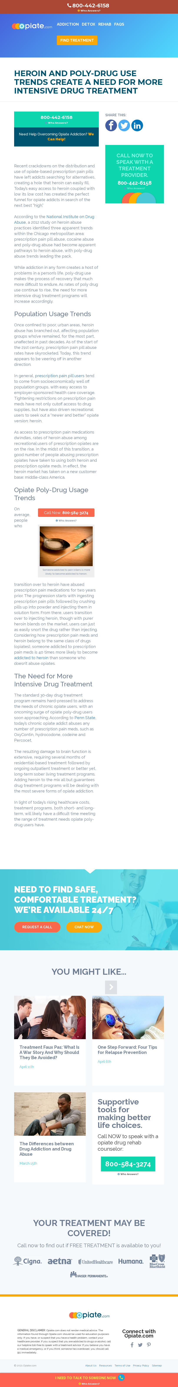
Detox (88, 24)
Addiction (68, 24)
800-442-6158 (57, 119)
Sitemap (157, 1365)
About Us (90, 1365)
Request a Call (37, 927)
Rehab (104, 24)
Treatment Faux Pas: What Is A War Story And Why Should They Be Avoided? (49, 1052)
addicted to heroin (31, 658)
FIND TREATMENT (77, 40)
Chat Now (84, 927)
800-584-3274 (75, 512)
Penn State (84, 717)
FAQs (119, 24)
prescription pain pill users (59, 375)
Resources (105, 1365)
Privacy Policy (141, 1365)
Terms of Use (122, 1365)
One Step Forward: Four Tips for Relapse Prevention (127, 1050)
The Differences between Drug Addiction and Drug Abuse (47, 1149)
